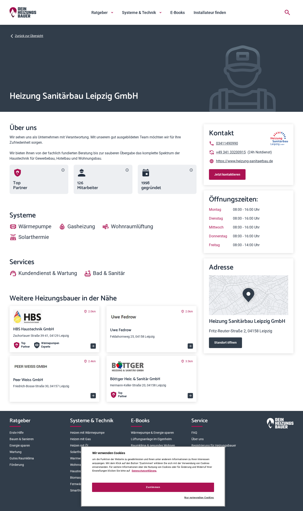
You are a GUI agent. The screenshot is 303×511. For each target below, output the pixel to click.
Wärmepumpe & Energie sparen (152, 432)
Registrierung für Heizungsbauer (213, 445)
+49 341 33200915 (231, 152)
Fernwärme (78, 484)
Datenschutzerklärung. (144, 470)
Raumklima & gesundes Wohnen (153, 445)
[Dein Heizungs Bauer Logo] (280, 424)
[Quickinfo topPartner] (63, 170)
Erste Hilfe (17, 432)
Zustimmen (153, 487)
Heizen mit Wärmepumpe (87, 432)
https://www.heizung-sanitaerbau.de (244, 161)
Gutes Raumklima (22, 458)
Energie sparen (20, 445)
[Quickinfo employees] (127, 170)
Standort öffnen (225, 342)
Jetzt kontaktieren (227, 174)
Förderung (17, 464)
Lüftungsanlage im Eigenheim (151, 439)
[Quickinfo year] (191, 170)
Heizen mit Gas (80, 439)
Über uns (197, 439)
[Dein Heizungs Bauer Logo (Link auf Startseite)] (23, 12)
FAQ (194, 432)
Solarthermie (79, 452)
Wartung (16, 452)
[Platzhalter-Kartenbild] (248, 295)
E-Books (177, 12)
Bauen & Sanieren (22, 439)
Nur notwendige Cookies (199, 497)
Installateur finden (210, 12)
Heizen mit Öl (79, 445)
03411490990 (227, 143)
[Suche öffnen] (287, 12)
